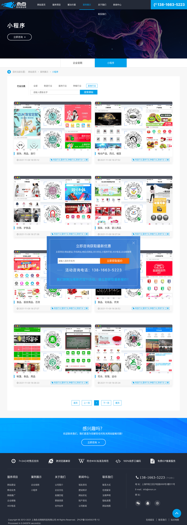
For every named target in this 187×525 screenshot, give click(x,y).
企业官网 (77, 62)
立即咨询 (18, 37)
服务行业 (63, 86)
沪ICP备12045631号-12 (88, 519)
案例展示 (87, 4)
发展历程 (59, 495)
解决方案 (72, 4)
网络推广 (11, 495)
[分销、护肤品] (52, 202)
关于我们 (102, 4)
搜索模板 (88, 92)
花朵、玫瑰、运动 (107, 376)
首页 (75, 403)
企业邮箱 (11, 500)
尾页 (117, 403)
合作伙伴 (59, 506)
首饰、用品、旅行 (26, 153)
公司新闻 (83, 506)
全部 (35, 86)
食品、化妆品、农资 (108, 302)
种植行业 (77, 86)
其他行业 (92, 86)
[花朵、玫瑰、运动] (133, 351)
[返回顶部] (176, 513)
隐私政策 (106, 500)
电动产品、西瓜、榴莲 (109, 153)
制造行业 (48, 86)
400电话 (11, 506)
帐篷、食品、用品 (26, 376)
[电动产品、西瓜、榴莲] (133, 128)
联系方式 (106, 484)
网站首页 (41, 4)
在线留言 (106, 490)
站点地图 (175, 519)
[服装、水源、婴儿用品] (133, 202)
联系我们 (102, 14)
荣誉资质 (59, 500)
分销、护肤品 (24, 227)
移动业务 (11, 490)
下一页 (106, 403)
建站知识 (83, 490)
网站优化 (83, 495)
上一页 (87, 403)
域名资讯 (83, 484)
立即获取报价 (115, 260)
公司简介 (59, 484)
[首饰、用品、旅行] (52, 128)
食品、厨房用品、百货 (28, 302)
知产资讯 (83, 500)
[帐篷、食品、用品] (52, 351)
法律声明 (106, 495)
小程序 (110, 62)
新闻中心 (117, 4)
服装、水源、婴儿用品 (109, 227)
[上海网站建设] (17, 4)
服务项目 (56, 4)
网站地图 (106, 506)
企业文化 (59, 490)
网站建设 (11, 484)
